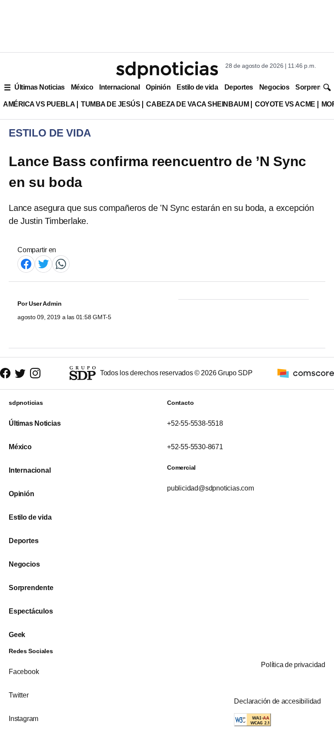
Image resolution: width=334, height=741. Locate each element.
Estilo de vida (197, 87)
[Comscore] (305, 373)
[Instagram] (35, 373)
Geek (17, 634)
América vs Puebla (39, 104)
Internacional (119, 87)
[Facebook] (26, 263)
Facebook (24, 671)
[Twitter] (43, 263)
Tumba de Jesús (110, 104)
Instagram (23, 718)
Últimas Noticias (39, 87)
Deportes (238, 87)
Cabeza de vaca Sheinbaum (197, 104)
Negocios (274, 87)
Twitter (19, 695)
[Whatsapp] (61, 263)
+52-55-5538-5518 (195, 423)
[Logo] (167, 70)
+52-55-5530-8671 (195, 447)
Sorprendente (31, 587)
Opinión (158, 87)
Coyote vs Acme (285, 104)
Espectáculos (31, 611)
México (82, 87)
